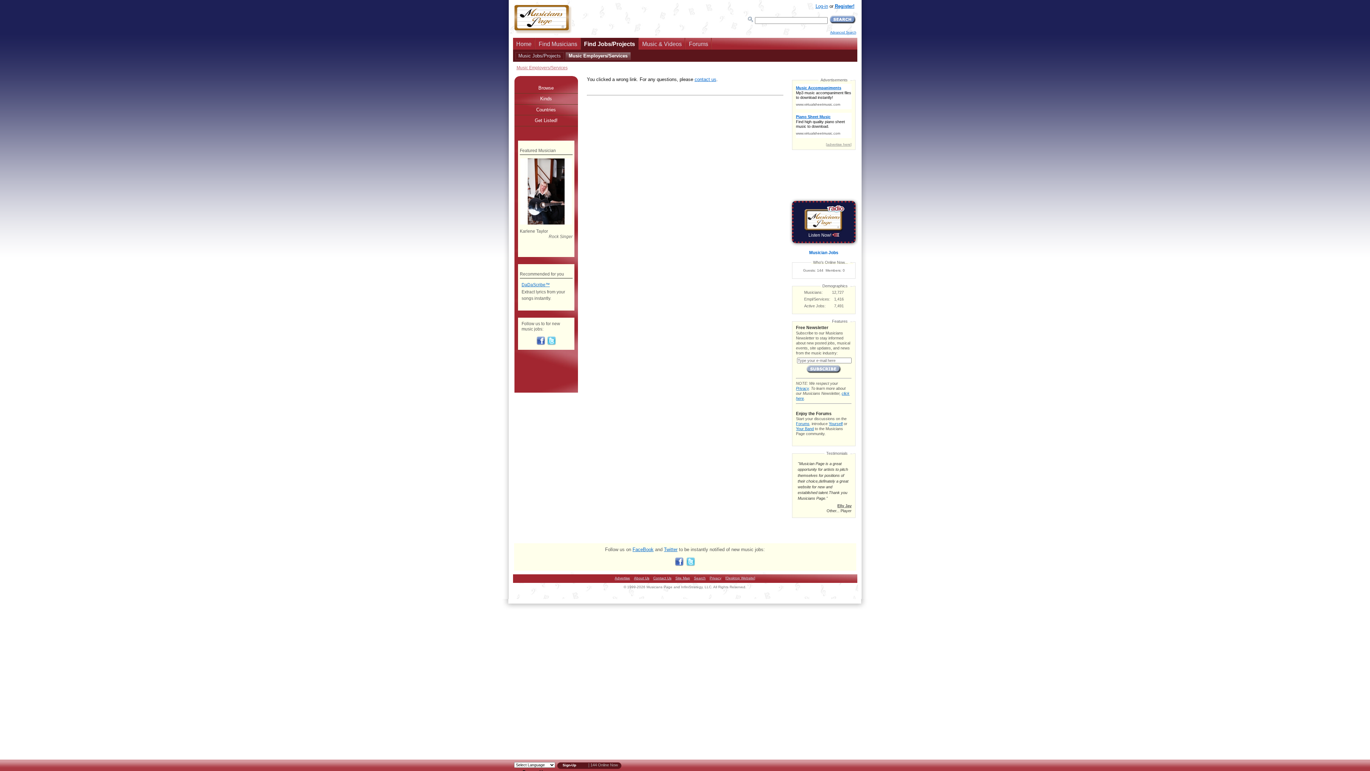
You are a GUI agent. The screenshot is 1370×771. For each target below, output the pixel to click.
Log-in (822, 6)
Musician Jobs (823, 252)
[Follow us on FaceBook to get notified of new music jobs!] (541, 343)
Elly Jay (844, 506)
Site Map (682, 578)
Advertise (622, 578)
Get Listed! (546, 120)
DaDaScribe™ (536, 284)
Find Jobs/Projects (609, 44)
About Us (641, 578)
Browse (546, 88)
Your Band (805, 429)
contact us (705, 79)
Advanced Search (843, 32)
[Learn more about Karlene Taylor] (546, 223)
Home (524, 44)
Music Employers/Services (598, 56)
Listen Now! (820, 235)
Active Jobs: (815, 306)
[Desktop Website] (740, 578)
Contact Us (662, 578)
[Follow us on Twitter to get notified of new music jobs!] (551, 343)
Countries (546, 109)
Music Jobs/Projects (539, 56)
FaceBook (643, 549)
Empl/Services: (817, 299)
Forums (698, 44)
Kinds (546, 98)
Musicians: (813, 292)
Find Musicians (558, 44)
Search (700, 578)
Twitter (671, 549)
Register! (844, 6)
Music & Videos (662, 44)
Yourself (836, 424)
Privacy (802, 388)
